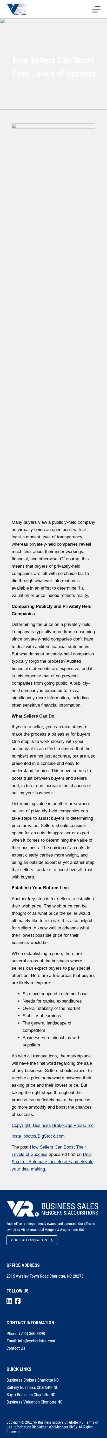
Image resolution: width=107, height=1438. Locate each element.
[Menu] (96, 9)
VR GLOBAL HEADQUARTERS (29, 1240)
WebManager (58, 1427)
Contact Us (15, 1348)
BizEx (73, 1427)
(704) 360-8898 (32, 1333)
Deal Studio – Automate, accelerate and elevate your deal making (52, 1162)
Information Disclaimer (30, 1427)
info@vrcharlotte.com (36, 1340)
